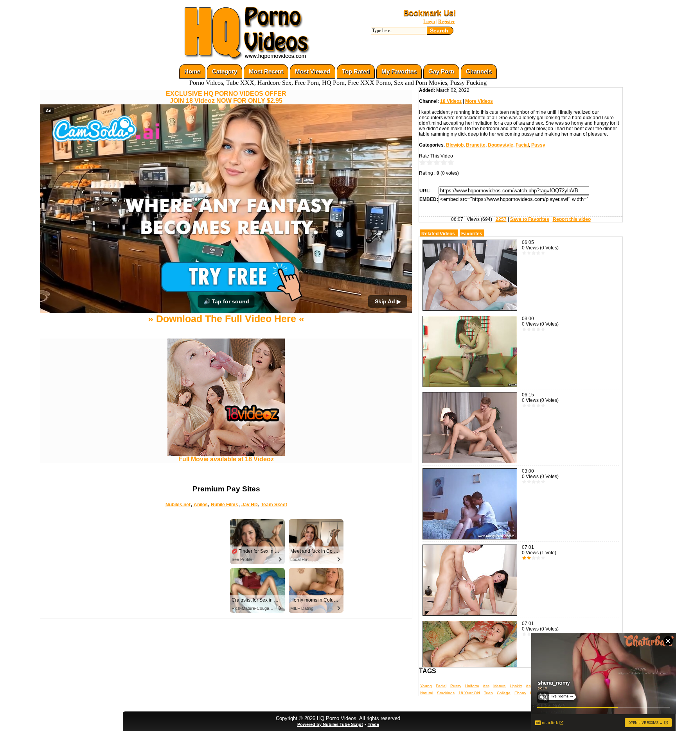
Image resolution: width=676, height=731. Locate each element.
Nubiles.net (178, 504)
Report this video (572, 219)
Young (426, 686)
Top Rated (356, 71)
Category (224, 71)
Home (192, 71)
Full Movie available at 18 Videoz (226, 459)
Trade (373, 724)
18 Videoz (451, 101)
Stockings (446, 693)
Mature (499, 686)
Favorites (471, 233)
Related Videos (438, 233)
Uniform (472, 686)
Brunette (475, 145)
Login (429, 21)
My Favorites (399, 71)
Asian (531, 686)
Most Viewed (312, 71)
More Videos (479, 101)
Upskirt (516, 686)
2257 (501, 219)
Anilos (201, 504)
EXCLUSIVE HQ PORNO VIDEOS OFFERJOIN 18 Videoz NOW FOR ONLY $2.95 (226, 97)
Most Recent (266, 71)
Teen (488, 693)
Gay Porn (441, 71)
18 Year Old (469, 693)
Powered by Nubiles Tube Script (330, 724)
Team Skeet (274, 504)
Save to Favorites (529, 219)
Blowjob (455, 145)
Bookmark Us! (429, 13)
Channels (479, 71)
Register (446, 21)
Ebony (520, 693)
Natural (426, 693)
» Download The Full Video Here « (226, 318)
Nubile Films (224, 504)
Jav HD (249, 504)
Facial (522, 145)
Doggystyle (500, 145)
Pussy (538, 145)
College (504, 693)
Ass (486, 686)
